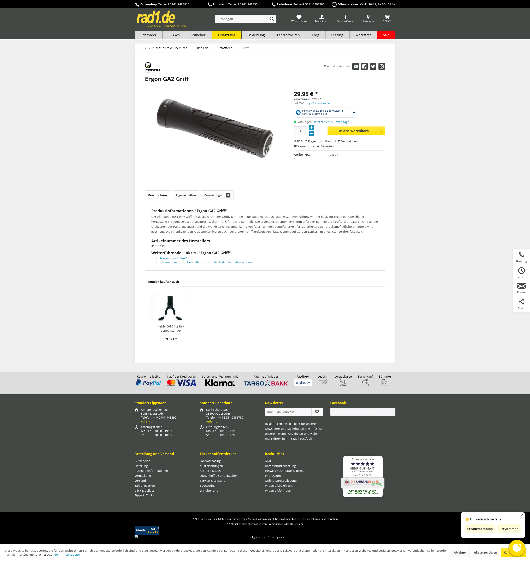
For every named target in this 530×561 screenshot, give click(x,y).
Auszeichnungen (211, 466)
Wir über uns (209, 490)
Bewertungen (216, 195)
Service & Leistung (212, 481)
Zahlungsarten (145, 486)
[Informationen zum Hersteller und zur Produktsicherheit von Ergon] (152, 67)
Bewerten (327, 146)
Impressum (273, 476)
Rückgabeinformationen (151, 471)
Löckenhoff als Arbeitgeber (218, 476)
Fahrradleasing (210, 461)
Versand (140, 481)
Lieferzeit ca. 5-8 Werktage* (332, 122)
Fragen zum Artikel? (173, 258)
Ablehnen (460, 552)
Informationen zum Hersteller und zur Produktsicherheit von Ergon (206, 262)
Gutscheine (142, 461)
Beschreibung (157, 195)
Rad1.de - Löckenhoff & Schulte (354, 412)
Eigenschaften (186, 195)
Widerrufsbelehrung (279, 486)
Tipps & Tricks (144, 495)
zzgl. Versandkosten (318, 103)
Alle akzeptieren (485, 552)
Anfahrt (146, 421)
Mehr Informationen (67, 554)
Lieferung (141, 466)
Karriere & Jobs (210, 471)
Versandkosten (256, 519)
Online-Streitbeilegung (281, 481)
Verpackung (143, 476)
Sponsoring (208, 486)
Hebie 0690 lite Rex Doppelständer (171, 328)
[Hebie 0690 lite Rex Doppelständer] (170, 307)
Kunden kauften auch (163, 282)
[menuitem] (245, 21)
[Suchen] (271, 19)
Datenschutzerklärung (280, 466)
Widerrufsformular (278, 490)
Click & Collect (144, 490)
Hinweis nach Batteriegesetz (284, 471)
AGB (268, 461)
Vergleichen (349, 141)
